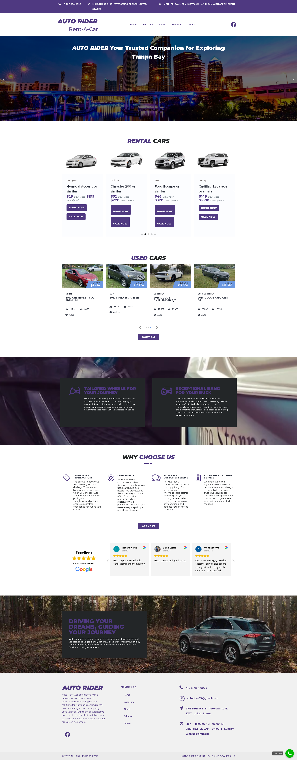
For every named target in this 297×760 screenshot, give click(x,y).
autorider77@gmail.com (202, 698)
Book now (76, 211)
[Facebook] (233, 24)
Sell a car (177, 24)
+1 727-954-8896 (72, 4)
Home (133, 24)
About (162, 24)
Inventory (148, 24)
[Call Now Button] (289, 753)
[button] (147, 118)
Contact (192, 24)
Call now (76, 223)
